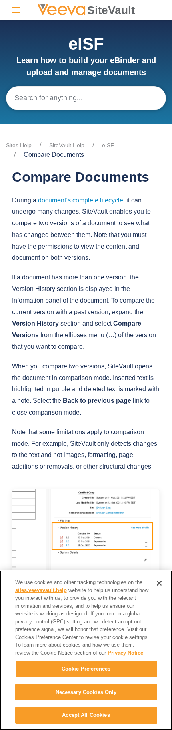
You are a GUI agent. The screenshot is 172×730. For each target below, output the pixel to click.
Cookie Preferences (86, 669)
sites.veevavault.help (41, 590)
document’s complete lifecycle (80, 200)
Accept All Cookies (86, 715)
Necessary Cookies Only (86, 692)
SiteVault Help (66, 145)
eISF (108, 145)
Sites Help (19, 145)
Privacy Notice (125, 653)
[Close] (159, 583)
